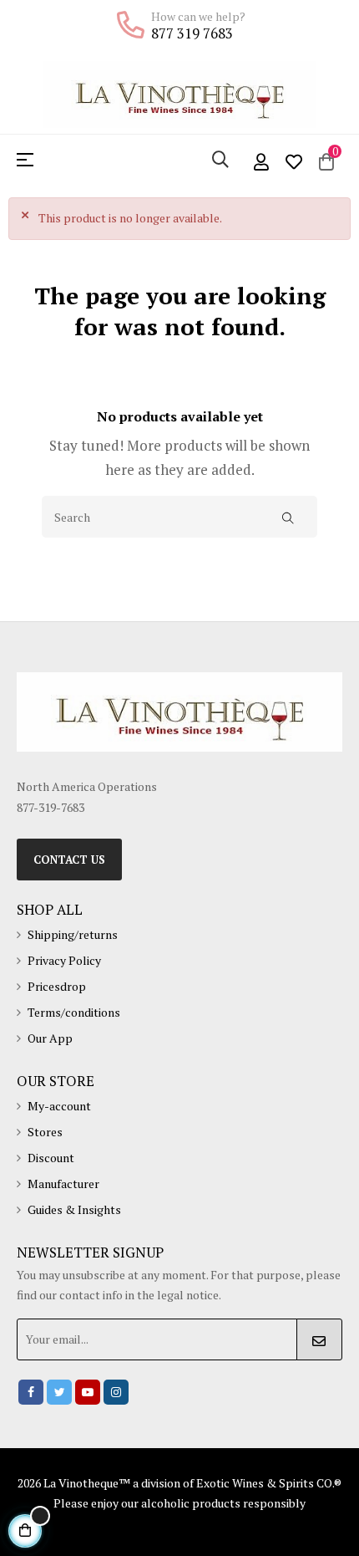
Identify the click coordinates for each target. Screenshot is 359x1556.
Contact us (69, 859)
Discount (51, 1158)
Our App (50, 1038)
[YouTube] (87, 1392)
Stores (45, 1132)
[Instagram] (116, 1392)
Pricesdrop (57, 986)
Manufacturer (63, 1183)
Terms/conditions (74, 1012)
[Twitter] (59, 1392)
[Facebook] (30, 1392)
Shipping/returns (73, 934)
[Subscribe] (319, 1339)
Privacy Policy (64, 960)
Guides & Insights (74, 1209)
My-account (59, 1106)
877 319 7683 (192, 33)
